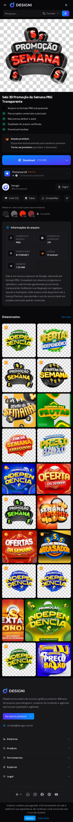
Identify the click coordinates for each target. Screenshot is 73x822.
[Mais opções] (66, 160)
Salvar (32, 198)
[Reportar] (67, 198)
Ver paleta (45, 213)
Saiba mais (43, 818)
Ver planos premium (15, 716)
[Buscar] (65, 13)
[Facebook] (42, 794)
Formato (50, 13)
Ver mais (66, 317)
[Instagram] (35, 794)
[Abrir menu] (5, 4)
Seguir (65, 187)
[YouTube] (56, 794)
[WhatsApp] (28, 794)
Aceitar (29, 818)
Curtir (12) (13, 198)
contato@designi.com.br (20, 725)
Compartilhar (52, 198)
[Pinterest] (49, 794)
